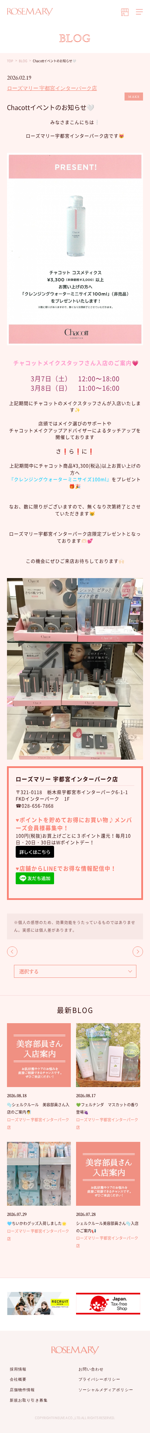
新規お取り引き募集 (29, 1400)
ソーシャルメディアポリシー (105, 1389)
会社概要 (18, 1379)
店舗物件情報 (22, 1389)
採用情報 (18, 1369)
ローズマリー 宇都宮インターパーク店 (52, 88)
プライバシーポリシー (99, 1379)
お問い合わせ (91, 1369)
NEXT (138, 951)
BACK (12, 951)
